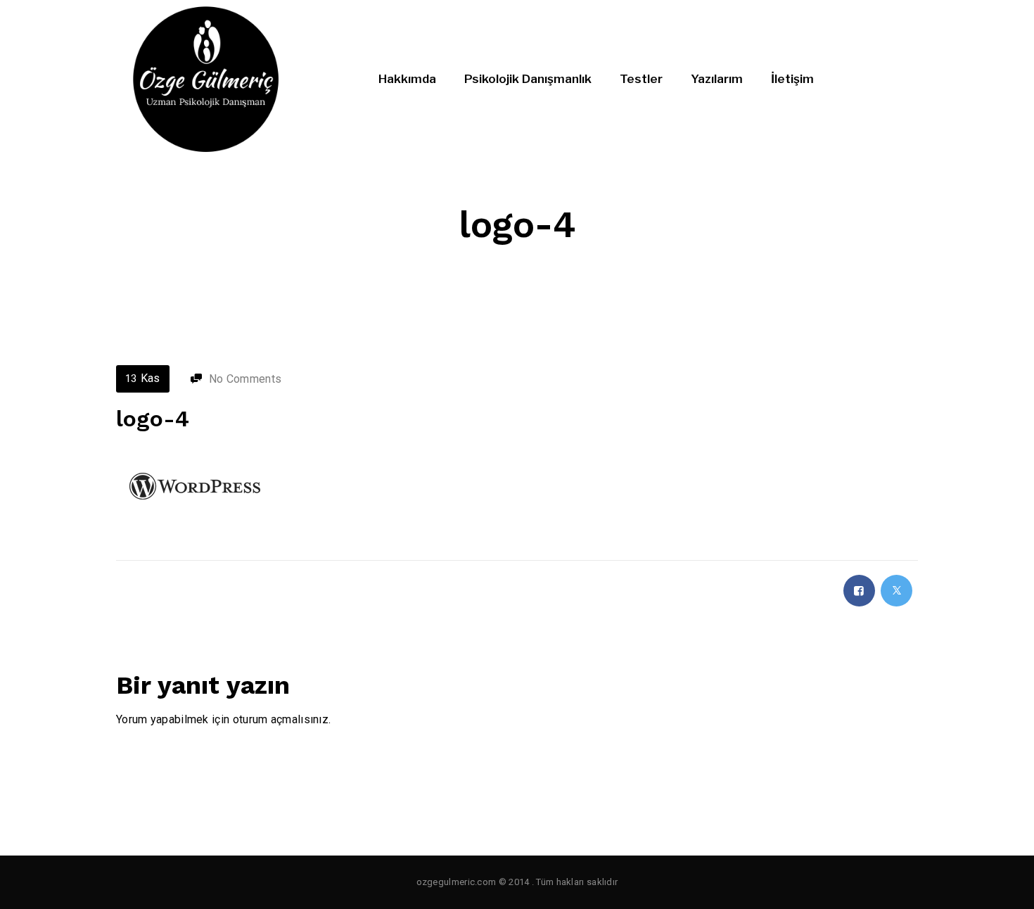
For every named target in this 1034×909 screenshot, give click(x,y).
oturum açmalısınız (280, 719)
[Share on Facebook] (859, 590)
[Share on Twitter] (896, 590)
